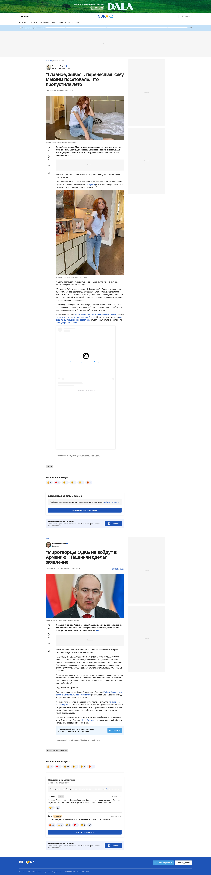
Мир (47, 538)
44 (92, 766)
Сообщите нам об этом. (90, 456)
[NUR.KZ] (105, 16)
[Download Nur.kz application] (105, 6)
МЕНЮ (26, 16)
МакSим (49, 466)
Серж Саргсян (88, 720)
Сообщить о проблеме (163, 863)
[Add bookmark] (49, 173)
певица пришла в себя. (66, 323)
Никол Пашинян (52, 750)
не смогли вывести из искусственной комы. (76, 317)
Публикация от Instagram (86, 390)
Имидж (54, 22)
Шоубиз (22, 22)
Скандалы (62, 22)
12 (68, 766)
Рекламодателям (183, 863)
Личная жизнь (44, 22)
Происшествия (73, 22)
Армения (63, 750)
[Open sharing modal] (49, 165)
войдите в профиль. (111, 502)
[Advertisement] (105, 44)
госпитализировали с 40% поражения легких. (96, 314)
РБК (98, 630)
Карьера (34, 22)
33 (51, 766)
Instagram (90, 184)
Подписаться (114, 730)
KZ (176, 16)
